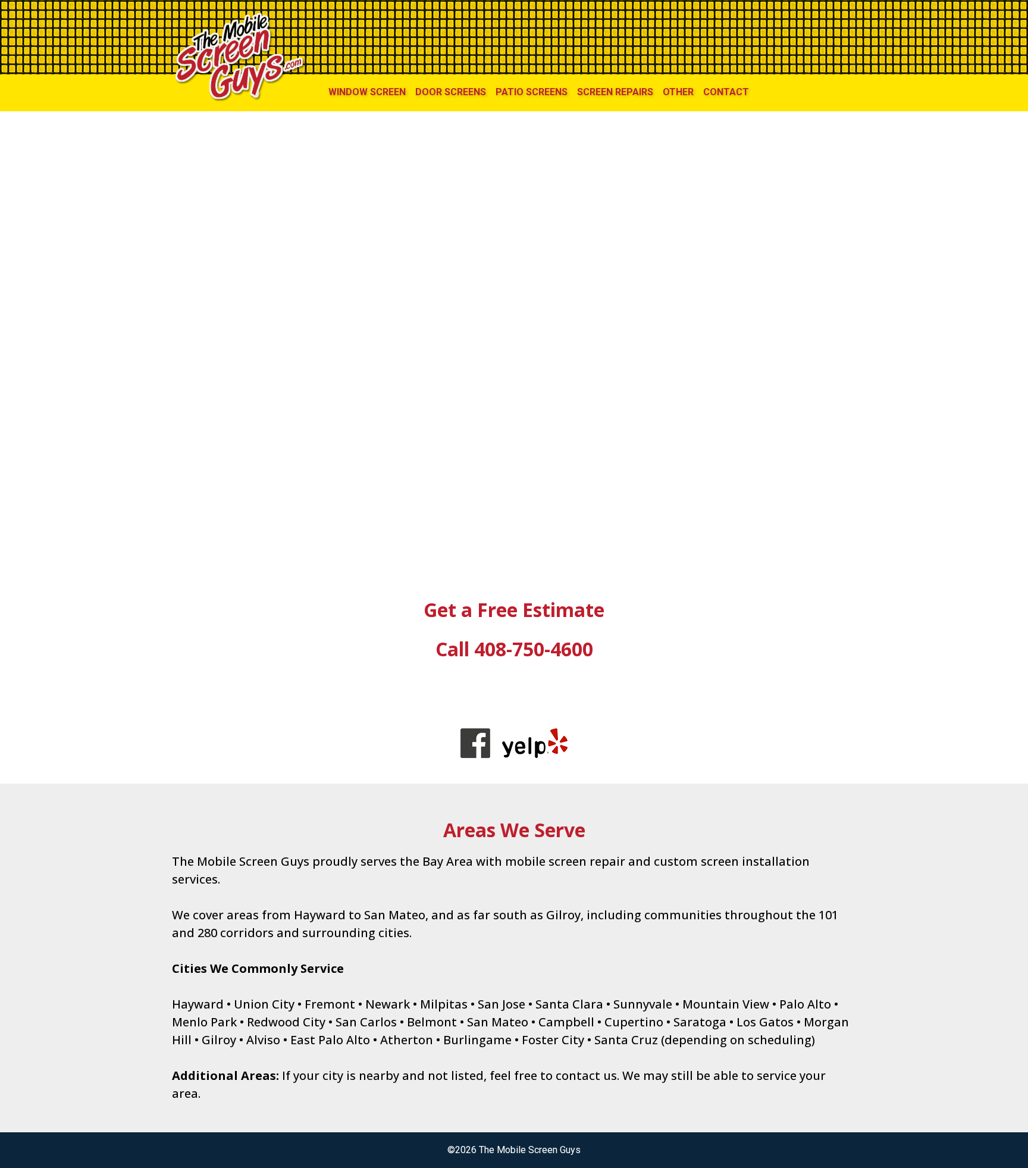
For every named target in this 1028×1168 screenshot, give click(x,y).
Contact (726, 92)
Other (678, 92)
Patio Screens (532, 92)
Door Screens (450, 92)
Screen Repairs (615, 92)
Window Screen (367, 92)
